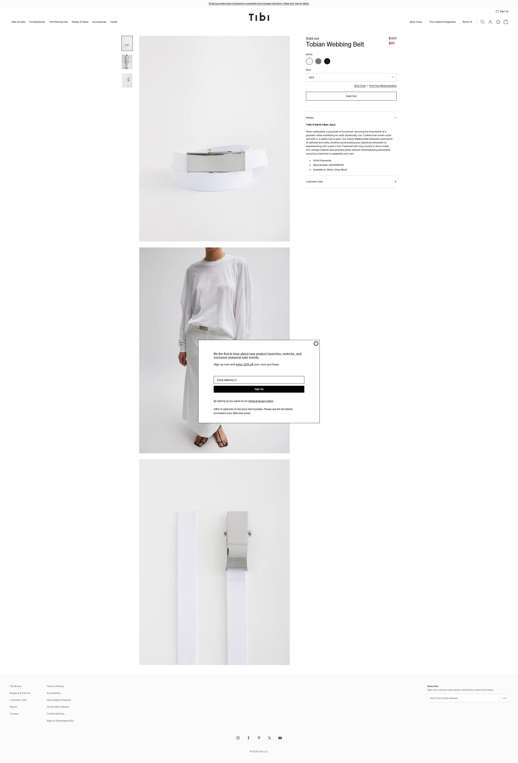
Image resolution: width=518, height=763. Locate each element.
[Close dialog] (316, 343)
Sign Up (259, 389)
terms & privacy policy (260, 401)
